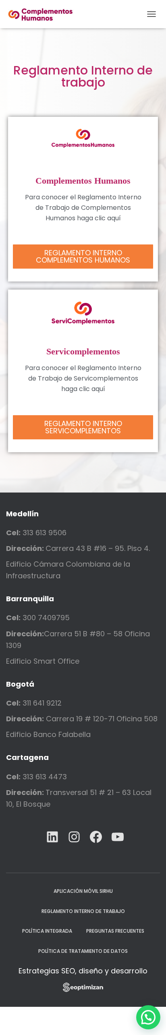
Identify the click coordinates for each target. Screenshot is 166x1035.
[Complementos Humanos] (43, 14)
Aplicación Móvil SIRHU (83, 891)
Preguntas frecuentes (115, 930)
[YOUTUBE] (117, 837)
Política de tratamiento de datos (83, 951)
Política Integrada (47, 930)
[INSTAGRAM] (74, 837)
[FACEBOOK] (96, 837)
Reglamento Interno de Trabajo (83, 911)
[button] (83, 256)
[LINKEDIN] (52, 837)
